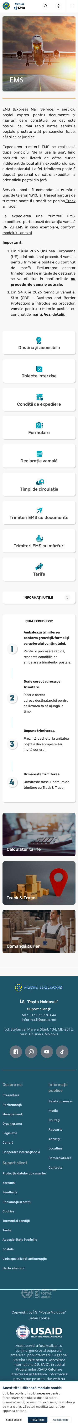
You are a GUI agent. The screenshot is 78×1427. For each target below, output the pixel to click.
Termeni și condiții (16, 1221)
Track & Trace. (53, 788)
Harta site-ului (13, 1268)
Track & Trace (21, 897)
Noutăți (54, 1120)
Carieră (8, 1142)
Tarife (6, 1230)
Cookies (8, 1211)
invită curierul (34, 750)
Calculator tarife (24, 849)
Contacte (55, 1167)
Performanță (12, 1105)
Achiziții (54, 1139)
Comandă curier (23, 946)
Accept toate (60, 1419)
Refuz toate (38, 1419)
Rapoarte (55, 1129)
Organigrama (12, 1124)
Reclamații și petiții (16, 1202)
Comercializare (59, 1158)
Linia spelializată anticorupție (24, 1259)
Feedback (9, 1192)
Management (12, 1114)
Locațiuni (55, 1148)
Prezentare (10, 1095)
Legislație (9, 1133)
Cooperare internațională (21, 1152)
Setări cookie (39, 1318)
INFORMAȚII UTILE (38, 597)
